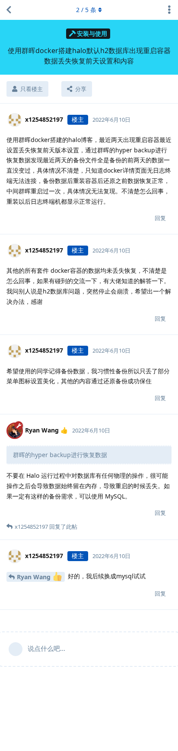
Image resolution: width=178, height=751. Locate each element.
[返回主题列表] (8, 10)
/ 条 (86, 10)
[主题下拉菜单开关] (169, 10)
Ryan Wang (34, 577)
